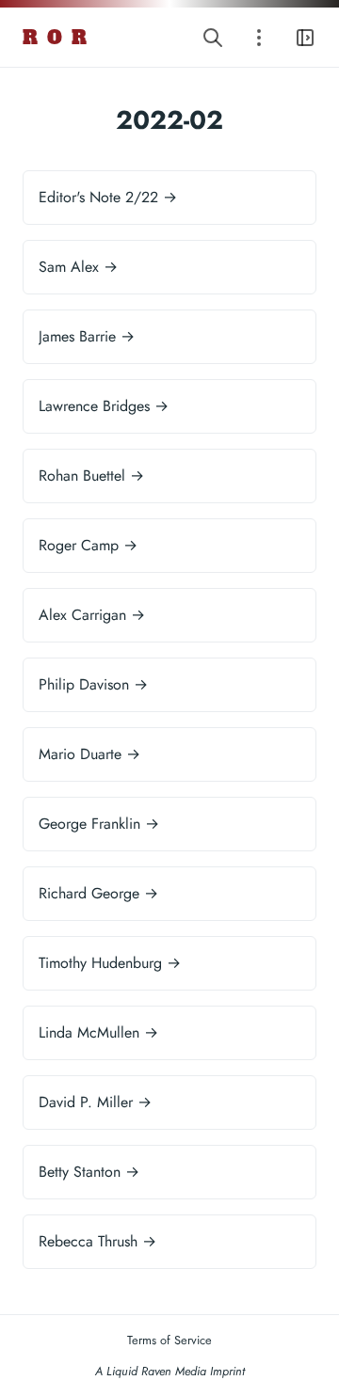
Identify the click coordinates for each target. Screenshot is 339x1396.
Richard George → (98, 893)
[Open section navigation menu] (259, 37)
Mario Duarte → (89, 754)
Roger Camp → (88, 545)
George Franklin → (99, 823)
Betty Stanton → (89, 1171)
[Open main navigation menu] (305, 37)
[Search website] (213, 37)
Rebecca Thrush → (97, 1241)
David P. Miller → (95, 1102)
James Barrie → (87, 336)
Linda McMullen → (98, 1032)
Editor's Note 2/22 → (108, 197)
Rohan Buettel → (91, 475)
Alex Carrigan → (92, 615)
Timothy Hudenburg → (110, 963)
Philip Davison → (93, 684)
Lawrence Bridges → (104, 406)
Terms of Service (169, 1340)
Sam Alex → (78, 267)
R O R (56, 37)
